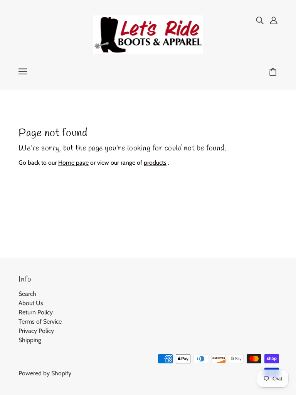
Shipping (29, 340)
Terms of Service (40, 321)
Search (27, 293)
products (155, 162)
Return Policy (35, 312)
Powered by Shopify (44, 373)
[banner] (148, 34)
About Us (30, 303)
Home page (73, 162)
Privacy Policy (36, 330)
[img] (260, 20)
